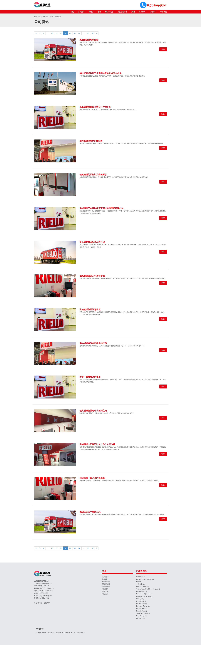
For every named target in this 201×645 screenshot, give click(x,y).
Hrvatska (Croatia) (142, 586)
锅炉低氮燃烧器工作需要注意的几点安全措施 (100, 73)
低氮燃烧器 (106, 582)
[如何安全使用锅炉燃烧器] (55, 150)
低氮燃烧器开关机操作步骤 (92, 276)
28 (52, 33)
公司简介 (81, 12)
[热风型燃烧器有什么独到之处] (55, 420)
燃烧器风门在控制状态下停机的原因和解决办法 (102, 208)
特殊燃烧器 (106, 586)
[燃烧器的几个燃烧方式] (55, 522)
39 (92, 33)
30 (61, 33)
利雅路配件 (59, 632)
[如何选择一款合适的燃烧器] (55, 488)
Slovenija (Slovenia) (143, 613)
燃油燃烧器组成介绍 (89, 40)
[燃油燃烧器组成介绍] (55, 49)
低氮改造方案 (122, 12)
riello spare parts (41, 632)
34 (79, 33)
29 (56, 33)
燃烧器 (91, 12)
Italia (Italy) (140, 599)
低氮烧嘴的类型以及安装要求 (93, 174)
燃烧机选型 (109, 12)
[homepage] (42, 5)
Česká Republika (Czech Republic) (148, 589)
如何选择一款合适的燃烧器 (92, 478)
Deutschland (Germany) (144, 594)
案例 (133, 12)
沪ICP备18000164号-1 (41, 598)
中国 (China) (140, 584)
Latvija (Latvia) (141, 601)
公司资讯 (153, 12)
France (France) (141, 591)
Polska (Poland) (141, 604)
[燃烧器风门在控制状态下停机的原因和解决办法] (55, 218)
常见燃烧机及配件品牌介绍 (92, 242)
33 (74, 33)
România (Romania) (143, 606)
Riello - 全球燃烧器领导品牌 (43, 16)
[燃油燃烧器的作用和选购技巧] (55, 353)
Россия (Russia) (141, 608)
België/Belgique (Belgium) (145, 579)
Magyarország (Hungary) (144, 596)
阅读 (162, 49)
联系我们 (163, 12)
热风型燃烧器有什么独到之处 (93, 410)
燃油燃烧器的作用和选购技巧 (93, 343)
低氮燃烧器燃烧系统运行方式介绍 (95, 107)
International (140, 577)
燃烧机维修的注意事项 (90, 309)
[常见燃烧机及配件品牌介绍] (55, 252)
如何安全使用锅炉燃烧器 (91, 141)
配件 (99, 12)
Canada (138, 582)
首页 (72, 12)
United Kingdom (141, 616)
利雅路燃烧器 (81, 632)
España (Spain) (141, 611)
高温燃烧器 (106, 584)
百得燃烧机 (51, 632)
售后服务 (142, 12)
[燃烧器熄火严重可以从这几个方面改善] (55, 454)
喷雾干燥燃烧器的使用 (90, 377)
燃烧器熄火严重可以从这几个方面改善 (97, 444)
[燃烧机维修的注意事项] (55, 319)
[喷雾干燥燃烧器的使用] (55, 387)
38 (88, 33)
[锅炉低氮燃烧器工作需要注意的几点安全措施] (55, 83)
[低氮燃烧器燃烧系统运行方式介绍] (55, 117)
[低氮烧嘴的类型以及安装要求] (55, 184)
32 (70, 33)
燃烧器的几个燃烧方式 (90, 512)
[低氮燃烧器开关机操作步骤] (55, 285)
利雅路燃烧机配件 (70, 632)
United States (141, 618)
